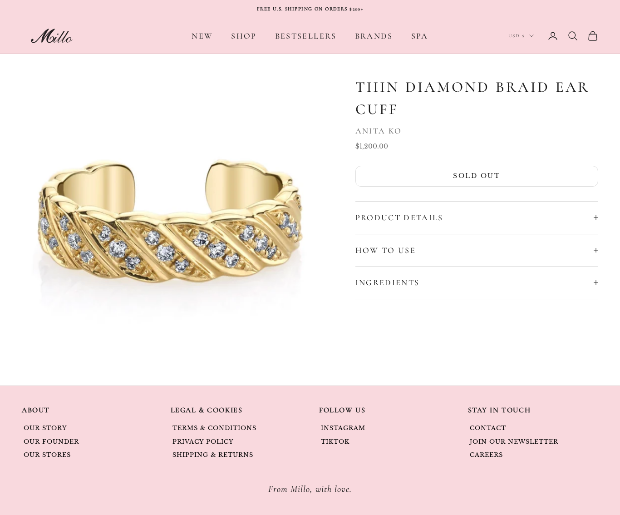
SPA (419, 36)
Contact (488, 428)
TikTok (335, 442)
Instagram (343, 428)
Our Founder (51, 442)
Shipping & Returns (213, 455)
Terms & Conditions (214, 428)
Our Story (45, 428)
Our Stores (47, 455)
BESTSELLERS (306, 36)
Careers (486, 455)
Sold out (476, 176)
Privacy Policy (203, 442)
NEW (202, 36)
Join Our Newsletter (514, 442)
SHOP (243, 36)
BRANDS (374, 36)
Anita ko (378, 131)
